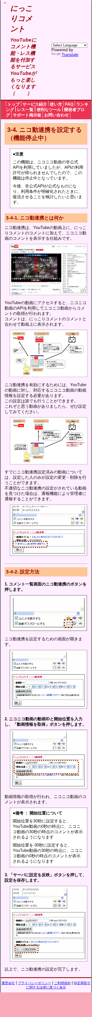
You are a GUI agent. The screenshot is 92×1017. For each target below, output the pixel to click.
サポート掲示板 (27, 115)
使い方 (56, 104)
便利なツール (49, 109)
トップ (13, 104)
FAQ (69, 104)
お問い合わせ (56, 115)
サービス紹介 (34, 104)
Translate (70, 55)
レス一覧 (25, 109)
